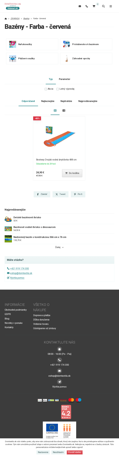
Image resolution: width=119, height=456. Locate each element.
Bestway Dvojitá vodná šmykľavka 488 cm (56, 159)
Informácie (15, 305)
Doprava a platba (41, 315)
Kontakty (9, 327)
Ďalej (57, 247)
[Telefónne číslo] (86, 6)
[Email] (79, 6)
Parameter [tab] (64, 79)
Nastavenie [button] (43, 452)
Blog (7, 318)
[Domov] (14, 6)
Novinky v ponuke (13, 323)
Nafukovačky (25, 44)
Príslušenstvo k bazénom (85, 44)
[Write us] (59, 381)
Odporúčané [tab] (28, 101)
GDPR (8, 314)
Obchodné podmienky (16, 309)
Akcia (50, 88)
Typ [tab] (51, 79)
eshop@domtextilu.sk (21, 273)
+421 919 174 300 (19, 268)
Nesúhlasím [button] (58, 452)
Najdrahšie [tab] (66, 101)
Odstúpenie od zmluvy (44, 328)
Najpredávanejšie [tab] (87, 101)
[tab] (55, 110)
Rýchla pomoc (17, 277)
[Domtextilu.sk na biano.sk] (66, 411)
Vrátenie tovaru (40, 324)
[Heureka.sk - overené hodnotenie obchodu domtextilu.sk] (54, 411)
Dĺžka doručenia (41, 319)
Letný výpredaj (66, 88)
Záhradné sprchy (81, 58)
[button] (72, 173)
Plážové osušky (26, 58)
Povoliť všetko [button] (74, 452)
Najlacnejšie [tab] (47, 101)
